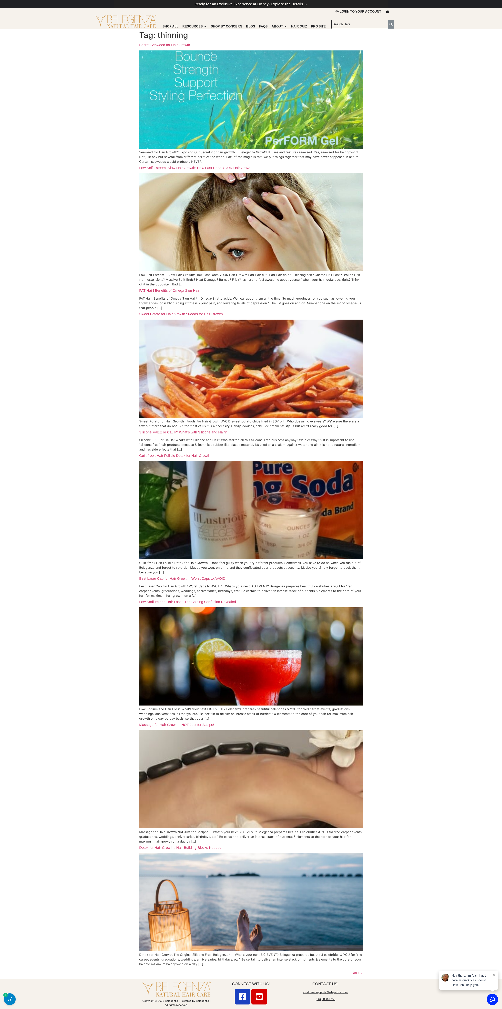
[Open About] (285, 26)
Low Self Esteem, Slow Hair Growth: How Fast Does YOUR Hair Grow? (195, 168)
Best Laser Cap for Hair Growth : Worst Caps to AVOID (182, 578)
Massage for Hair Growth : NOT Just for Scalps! (176, 725)
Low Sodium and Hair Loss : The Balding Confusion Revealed (187, 602)
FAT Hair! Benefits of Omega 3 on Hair (169, 290)
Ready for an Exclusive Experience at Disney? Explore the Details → (251, 4)
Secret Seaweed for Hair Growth (164, 45)
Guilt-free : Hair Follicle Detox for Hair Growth (174, 456)
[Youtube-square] (259, 996)
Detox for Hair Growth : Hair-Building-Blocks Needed (180, 848)
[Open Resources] (205, 26)
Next (357, 973)
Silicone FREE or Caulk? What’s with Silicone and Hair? (183, 432)
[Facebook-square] (242, 996)
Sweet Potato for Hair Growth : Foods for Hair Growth (181, 314)
